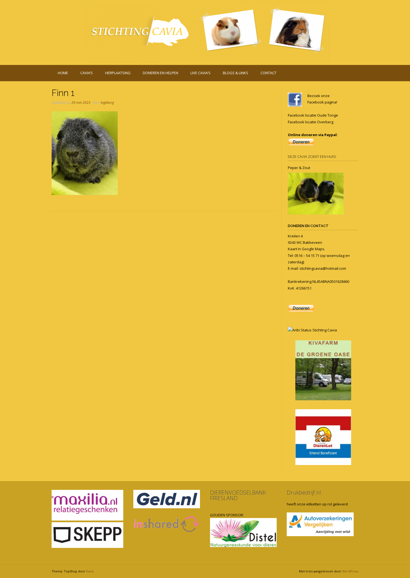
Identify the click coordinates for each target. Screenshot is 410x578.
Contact (268, 72)
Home (63, 72)
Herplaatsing (118, 72)
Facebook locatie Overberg (310, 121)
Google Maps (313, 248)
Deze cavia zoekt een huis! (312, 156)
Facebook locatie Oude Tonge (313, 115)
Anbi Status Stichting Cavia (314, 330)
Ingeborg (107, 102)
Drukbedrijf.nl (304, 492)
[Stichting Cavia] (205, 31)
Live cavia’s (200, 72)
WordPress (350, 571)
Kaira (90, 571)
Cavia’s (86, 72)
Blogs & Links (235, 72)
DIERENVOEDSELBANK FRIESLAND (238, 495)
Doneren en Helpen (160, 72)
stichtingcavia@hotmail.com (323, 268)
